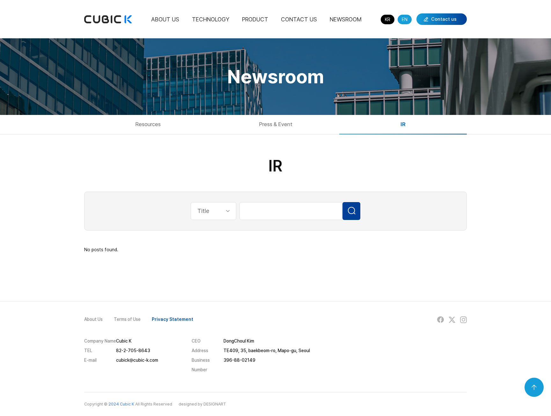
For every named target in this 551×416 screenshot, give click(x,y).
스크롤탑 (534, 387)
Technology (210, 19)
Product (255, 19)
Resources (148, 124)
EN (405, 19)
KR (387, 19)
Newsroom (346, 19)
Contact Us (299, 19)
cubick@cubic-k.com (137, 360)
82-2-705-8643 (133, 350)
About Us (165, 19)
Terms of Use (127, 319)
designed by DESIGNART (202, 404)
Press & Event (275, 124)
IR (403, 124)
